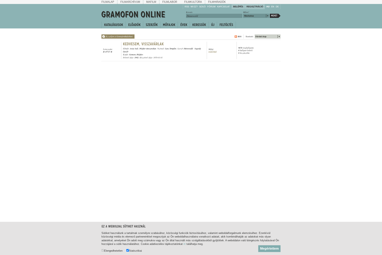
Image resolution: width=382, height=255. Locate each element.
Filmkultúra (193, 1)
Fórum (211, 6)
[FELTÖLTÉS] (226, 25)
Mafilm (151, 1)
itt (184, 243)
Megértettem (269, 248)
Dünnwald (188, 48)
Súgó (202, 6)
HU (268, 6)
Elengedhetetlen (113, 250)
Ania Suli (134, 48)
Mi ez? (194, 6)
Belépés (238, 6)
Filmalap (107, 1)
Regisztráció (255, 6)
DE (277, 6)
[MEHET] (275, 16)
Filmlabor (169, 1)
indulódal (213, 52)
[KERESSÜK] (199, 25)
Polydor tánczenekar (147, 48)
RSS (187, 6)
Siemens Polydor (136, 54)
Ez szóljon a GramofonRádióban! (119, 36)
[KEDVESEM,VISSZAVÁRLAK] (143, 44)
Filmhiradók (217, 1)
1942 (136, 57)
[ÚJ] (213, 25)
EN (272, 6)
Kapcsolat (223, 6)
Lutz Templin (170, 48)
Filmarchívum (130, 1)
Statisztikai (135, 250)
